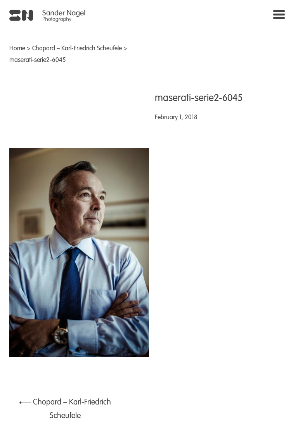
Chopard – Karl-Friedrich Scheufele (77, 49)
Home (17, 49)
